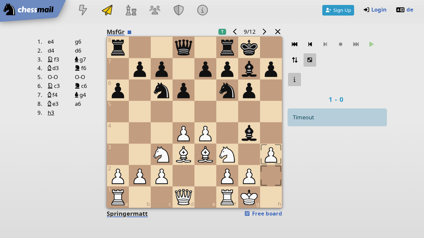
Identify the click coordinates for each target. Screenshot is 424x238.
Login (379, 9)
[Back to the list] (277, 31)
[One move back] (310, 44)
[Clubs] (179, 11)
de (409, 9)
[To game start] (294, 44)
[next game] (264, 31)
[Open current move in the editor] (310, 60)
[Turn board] (294, 60)
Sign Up (342, 10)
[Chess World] (131, 11)
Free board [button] (266, 213)
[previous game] (234, 31)
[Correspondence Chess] (107, 11)
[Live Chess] (83, 11)
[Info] (203, 11)
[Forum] (155, 11)
